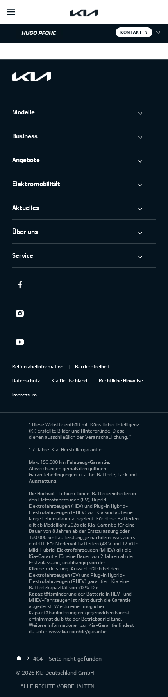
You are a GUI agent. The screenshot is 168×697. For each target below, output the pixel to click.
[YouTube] (20, 342)
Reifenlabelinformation (37, 366)
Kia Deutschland (69, 380)
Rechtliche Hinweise (121, 380)
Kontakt (131, 32)
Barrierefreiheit (92, 366)
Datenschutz (26, 380)
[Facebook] (20, 285)
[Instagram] (20, 313)
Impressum (24, 394)
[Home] (18, 658)
